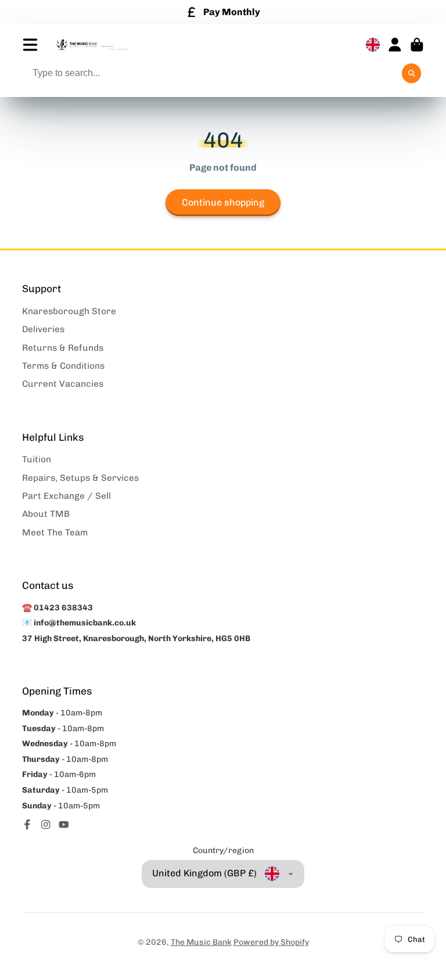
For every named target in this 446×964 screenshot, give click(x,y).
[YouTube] (64, 824)
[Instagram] (46, 824)
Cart (417, 45)
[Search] (412, 73)
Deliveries (43, 329)
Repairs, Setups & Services (80, 478)
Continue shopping (223, 202)
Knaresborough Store (69, 311)
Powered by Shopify (271, 942)
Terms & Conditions (63, 366)
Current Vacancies (62, 384)
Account (395, 45)
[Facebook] (27, 824)
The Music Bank (201, 942)
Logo (92, 44)
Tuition (36, 459)
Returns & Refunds (62, 348)
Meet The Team (55, 532)
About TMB (46, 514)
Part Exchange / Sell (66, 496)
